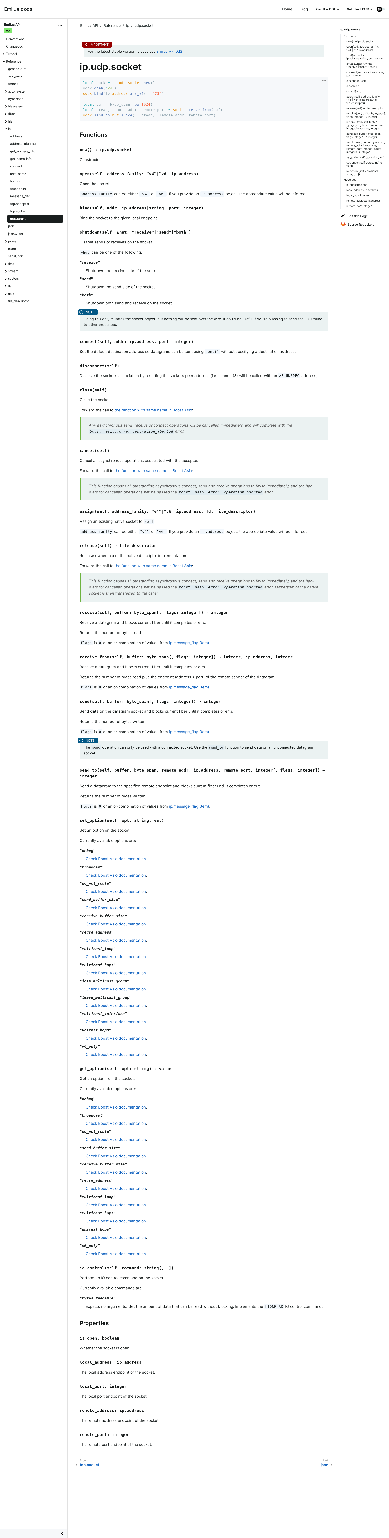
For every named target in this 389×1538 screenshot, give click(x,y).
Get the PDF (326, 9)
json (11, 226)
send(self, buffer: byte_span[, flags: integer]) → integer (364, 135)
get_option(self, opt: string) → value (364, 164)
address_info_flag (23, 143)
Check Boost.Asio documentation (116, 858)
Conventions (15, 39)
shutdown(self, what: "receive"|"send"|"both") (361, 65)
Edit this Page (358, 216)
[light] (381, 9)
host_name (18, 174)
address (16, 136)
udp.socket (18, 218)
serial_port (15, 256)
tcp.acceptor (19, 204)
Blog (304, 9)
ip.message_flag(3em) (189, 643)
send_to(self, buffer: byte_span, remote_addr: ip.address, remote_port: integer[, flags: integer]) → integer (365, 147)
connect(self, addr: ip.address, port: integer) (365, 73)
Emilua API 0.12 (169, 51)
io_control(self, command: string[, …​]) (362, 172)
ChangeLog (14, 46)
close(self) (353, 86)
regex (12, 248)
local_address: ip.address (362, 190)
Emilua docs (18, 9)
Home (287, 9)
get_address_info (22, 151)
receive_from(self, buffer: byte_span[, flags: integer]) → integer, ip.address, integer (364, 125)
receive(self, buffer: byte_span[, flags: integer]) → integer (366, 115)
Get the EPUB (358, 9)
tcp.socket (18, 211)
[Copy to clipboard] (323, 116)
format (13, 84)
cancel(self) (353, 91)
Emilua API (89, 25)
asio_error (15, 76)
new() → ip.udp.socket (360, 41)
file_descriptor (18, 301)
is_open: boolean (356, 184)
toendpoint (18, 189)
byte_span (15, 99)
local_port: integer (357, 195)
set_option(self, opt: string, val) (365, 157)
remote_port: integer (359, 206)
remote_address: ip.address (363, 200)
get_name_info (21, 159)
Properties (349, 179)
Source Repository (361, 224)
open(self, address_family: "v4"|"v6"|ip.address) (362, 48)
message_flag (20, 196)
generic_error (17, 69)
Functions (349, 36)
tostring (15, 181)
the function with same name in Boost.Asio (153, 410)
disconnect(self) (356, 80)
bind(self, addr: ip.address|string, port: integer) (365, 56)
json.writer (15, 234)
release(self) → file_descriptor (364, 108)
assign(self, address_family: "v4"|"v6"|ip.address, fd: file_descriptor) (363, 100)
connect (16, 166)
